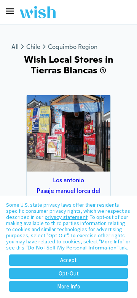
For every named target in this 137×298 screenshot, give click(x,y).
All (15, 47)
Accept (68, 260)
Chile (33, 47)
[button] (10, 11)
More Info (68, 286)
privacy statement (66, 217)
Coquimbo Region (72, 47)
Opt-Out (69, 273)
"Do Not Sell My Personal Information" (71, 247)
